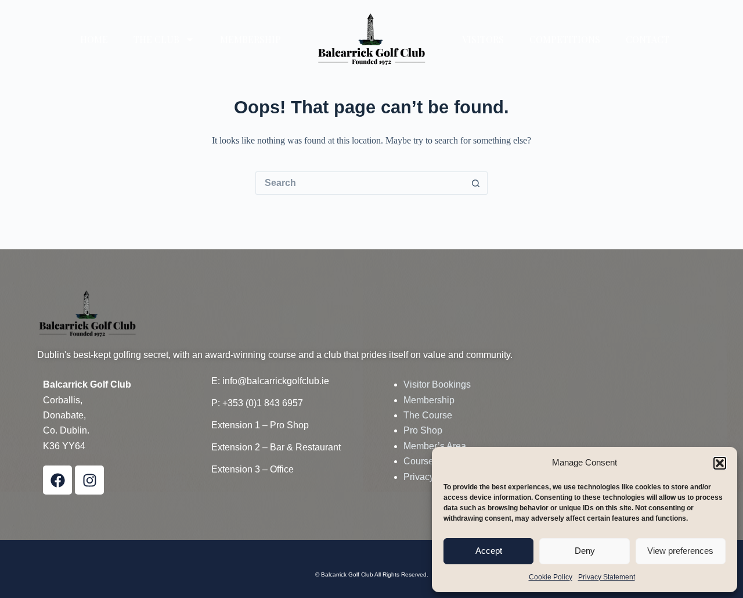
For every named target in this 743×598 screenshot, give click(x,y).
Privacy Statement (606, 577)
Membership (250, 39)
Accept (488, 551)
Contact (647, 39)
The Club (156, 39)
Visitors (483, 39)
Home (94, 39)
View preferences (680, 551)
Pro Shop (422, 430)
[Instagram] (89, 480)
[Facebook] (57, 480)
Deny (585, 551)
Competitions (564, 39)
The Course (427, 415)
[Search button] (476, 183)
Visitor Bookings (437, 384)
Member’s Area (434, 446)
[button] (720, 463)
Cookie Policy (550, 577)
